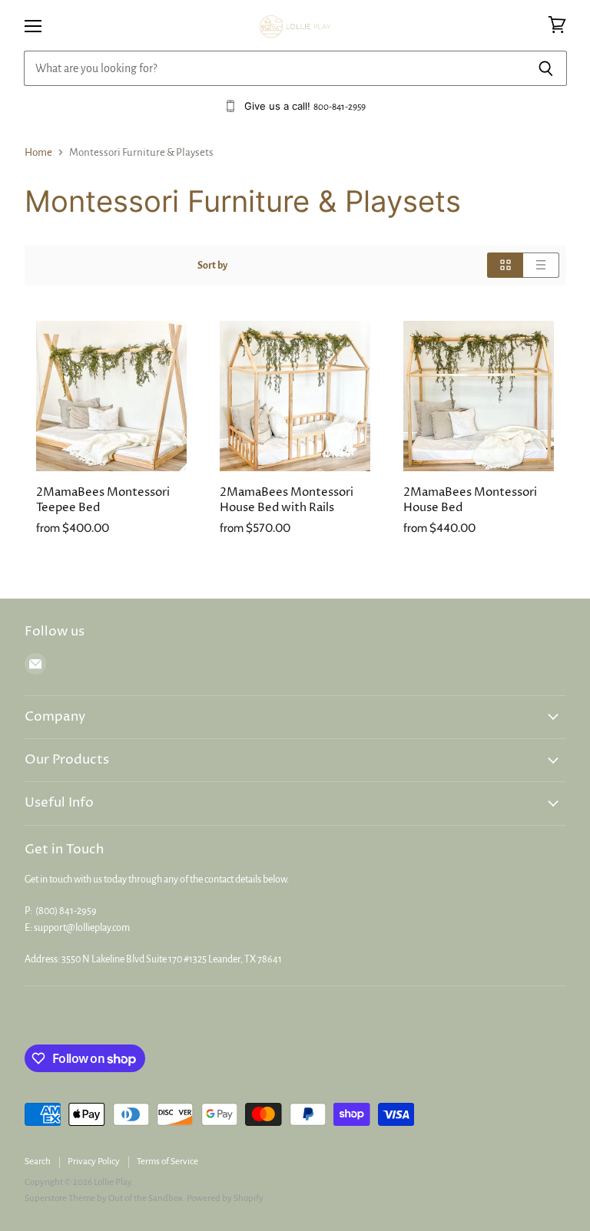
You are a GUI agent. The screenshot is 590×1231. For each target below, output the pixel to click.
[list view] (541, 265)
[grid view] (505, 265)
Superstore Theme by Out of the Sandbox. (105, 1198)
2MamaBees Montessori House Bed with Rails (286, 500)
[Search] (546, 68)
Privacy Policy (94, 1162)
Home (38, 152)
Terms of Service (167, 1162)
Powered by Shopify (225, 1198)
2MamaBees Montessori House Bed (470, 500)
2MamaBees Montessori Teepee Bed (103, 500)
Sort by (212, 265)
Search (38, 1162)
